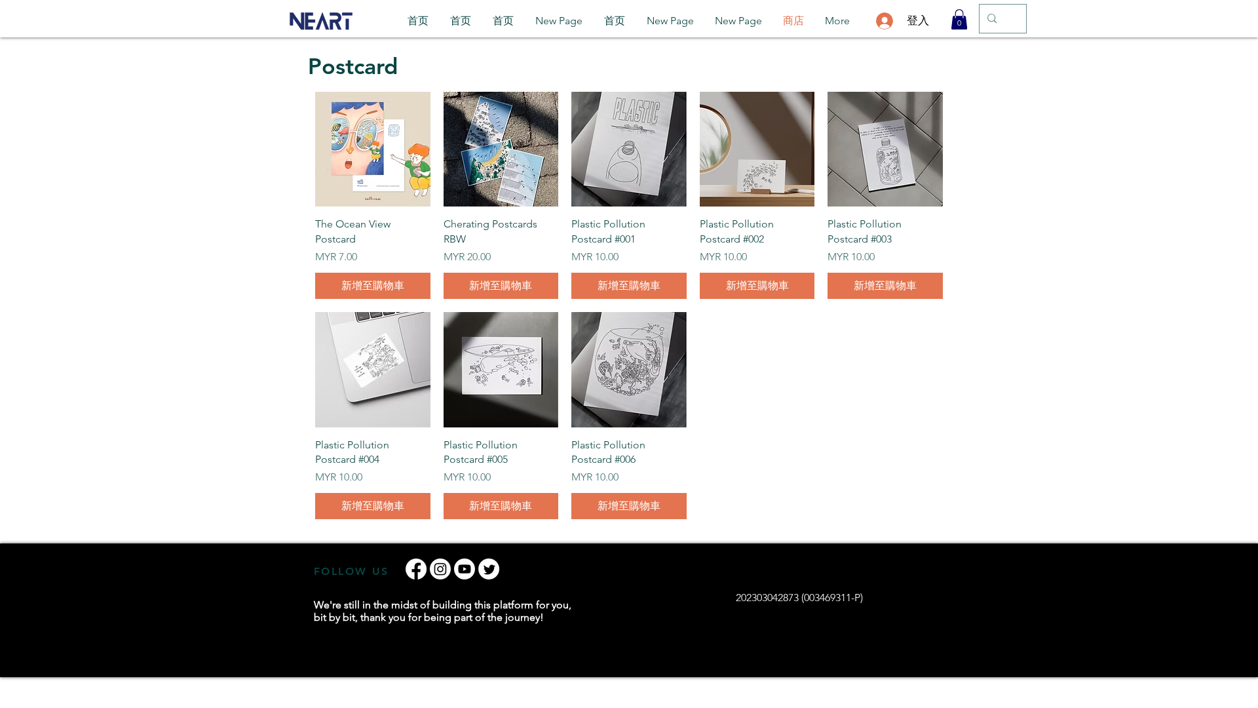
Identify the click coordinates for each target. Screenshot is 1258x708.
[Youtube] (464, 569)
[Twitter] (488, 569)
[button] (959, 19)
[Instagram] (440, 569)
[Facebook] (416, 569)
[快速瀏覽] (372, 149)
